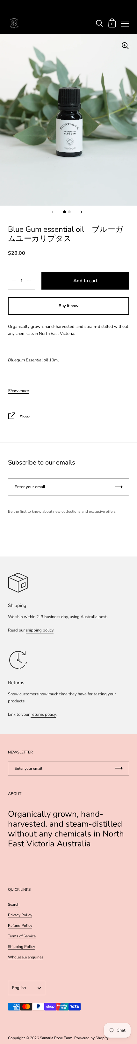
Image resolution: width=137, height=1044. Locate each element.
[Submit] (119, 487)
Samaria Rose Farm (56, 1037)
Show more (18, 391)
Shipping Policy (21, 946)
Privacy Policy (20, 915)
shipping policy (40, 630)
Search (13, 904)
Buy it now (68, 306)
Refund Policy (20, 925)
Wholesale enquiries (25, 957)
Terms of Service (22, 936)
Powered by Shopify (91, 1037)
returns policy (43, 714)
